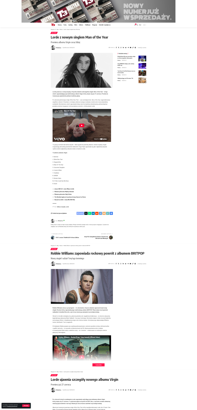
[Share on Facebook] (116, 47)
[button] (26, 405)
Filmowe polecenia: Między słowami (64, 191)
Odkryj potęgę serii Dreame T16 (125, 78)
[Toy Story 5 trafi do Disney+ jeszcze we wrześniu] (142, 73)
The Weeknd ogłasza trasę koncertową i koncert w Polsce (70, 197)
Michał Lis (58, 47)
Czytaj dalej (98, 365)
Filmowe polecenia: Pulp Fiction (63, 194)
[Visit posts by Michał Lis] (53, 47)
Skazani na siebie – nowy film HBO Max (64, 199)
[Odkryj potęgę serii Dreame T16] (142, 80)
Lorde (67, 206)
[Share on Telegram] (128, 47)
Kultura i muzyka (61, 206)
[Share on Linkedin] (123, 47)
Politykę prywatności (12, 406)
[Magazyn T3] (53, 25)
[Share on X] (119, 47)
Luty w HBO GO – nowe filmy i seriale (64, 189)
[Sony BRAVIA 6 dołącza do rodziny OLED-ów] (142, 66)
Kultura (54, 32)
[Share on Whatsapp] (121, 47)
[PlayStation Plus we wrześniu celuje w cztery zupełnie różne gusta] (142, 58)
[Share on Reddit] (126, 47)
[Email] (130, 47)
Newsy (119, 60)
